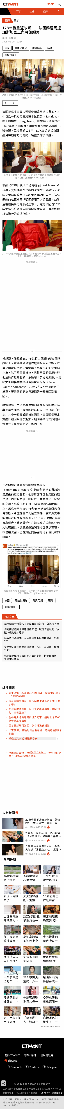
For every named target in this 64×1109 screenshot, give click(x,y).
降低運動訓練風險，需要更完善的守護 (11, 999)
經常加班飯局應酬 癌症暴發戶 (51, 918)
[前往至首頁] (11, 4)
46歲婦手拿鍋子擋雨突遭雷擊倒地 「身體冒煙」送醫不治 (12, 878)
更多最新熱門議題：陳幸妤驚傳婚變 (29, 725)
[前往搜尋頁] (59, 4)
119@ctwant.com (25, 756)
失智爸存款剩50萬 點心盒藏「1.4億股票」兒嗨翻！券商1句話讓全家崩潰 (31, 959)
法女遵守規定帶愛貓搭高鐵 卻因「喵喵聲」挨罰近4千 (31, 648)
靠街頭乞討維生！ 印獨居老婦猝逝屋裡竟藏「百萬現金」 (51, 1020)
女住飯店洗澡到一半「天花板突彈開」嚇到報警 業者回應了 (34, 710)
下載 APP (50, 3)
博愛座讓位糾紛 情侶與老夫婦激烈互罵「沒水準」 (34, 702)
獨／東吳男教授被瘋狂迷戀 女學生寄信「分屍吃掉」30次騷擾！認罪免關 (11, 939)
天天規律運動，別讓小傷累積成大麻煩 (30, 898)
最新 (18, 11)
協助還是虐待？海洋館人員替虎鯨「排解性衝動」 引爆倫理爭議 (32, 657)
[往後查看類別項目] (57, 11)
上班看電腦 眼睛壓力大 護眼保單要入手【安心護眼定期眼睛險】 (11, 918)
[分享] (3, 1083)
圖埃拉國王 (11, 55)
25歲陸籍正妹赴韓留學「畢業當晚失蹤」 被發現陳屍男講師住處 (51, 898)
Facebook (16, 1066)
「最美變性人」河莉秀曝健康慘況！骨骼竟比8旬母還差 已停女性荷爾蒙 (32, 1020)
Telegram (51, 1066)
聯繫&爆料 (30, 1055)
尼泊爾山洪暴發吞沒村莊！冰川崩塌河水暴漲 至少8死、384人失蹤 (51, 979)
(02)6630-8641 (36, 752)
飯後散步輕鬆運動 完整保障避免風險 (51, 959)
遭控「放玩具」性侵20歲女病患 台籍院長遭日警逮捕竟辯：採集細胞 (11, 959)
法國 (7, 48)
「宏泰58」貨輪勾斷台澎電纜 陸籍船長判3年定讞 (35, 731)
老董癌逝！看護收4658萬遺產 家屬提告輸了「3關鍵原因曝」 (35, 694)
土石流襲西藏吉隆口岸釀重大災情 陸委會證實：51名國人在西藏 (51, 939)
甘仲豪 (12, 37)
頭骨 (49, 48)
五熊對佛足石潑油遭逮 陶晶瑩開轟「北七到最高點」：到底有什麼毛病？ (32, 878)
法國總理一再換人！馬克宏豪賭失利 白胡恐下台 (32, 623)
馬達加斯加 (21, 48)
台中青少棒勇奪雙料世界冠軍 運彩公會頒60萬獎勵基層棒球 (34, 718)
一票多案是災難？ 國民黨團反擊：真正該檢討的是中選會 (11, 979)
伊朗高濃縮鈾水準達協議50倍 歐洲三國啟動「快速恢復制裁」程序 (31, 630)
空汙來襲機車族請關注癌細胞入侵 (50, 999)
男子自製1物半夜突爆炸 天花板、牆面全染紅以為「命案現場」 (12, 1020)
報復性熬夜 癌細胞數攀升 (23, 738)
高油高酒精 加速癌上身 (30, 939)
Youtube (34, 1066)
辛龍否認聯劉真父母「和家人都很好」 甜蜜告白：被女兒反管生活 (31, 999)
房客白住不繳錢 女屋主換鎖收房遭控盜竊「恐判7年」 (31, 639)
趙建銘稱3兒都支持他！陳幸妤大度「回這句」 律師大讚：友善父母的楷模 (31, 918)
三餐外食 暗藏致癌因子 (51, 878)
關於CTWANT (12, 1055)
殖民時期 (37, 48)
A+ (6, 103)
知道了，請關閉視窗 (53, 1093)
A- (14, 103)
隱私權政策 (47, 1055)
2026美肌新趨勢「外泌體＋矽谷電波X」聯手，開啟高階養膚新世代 (31, 979)
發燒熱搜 (12, 1060)
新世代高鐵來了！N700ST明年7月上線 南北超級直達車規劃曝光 (12, 898)
